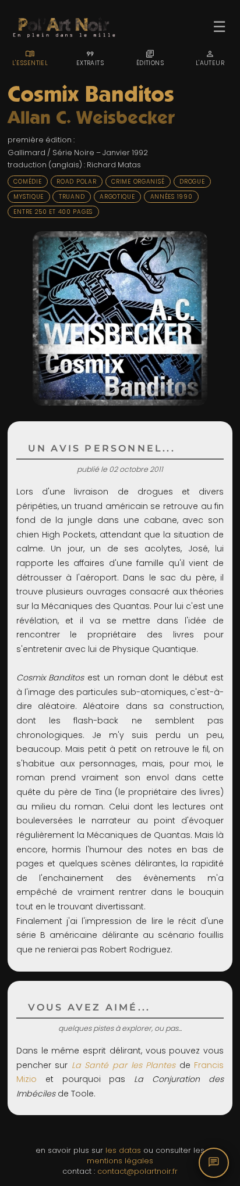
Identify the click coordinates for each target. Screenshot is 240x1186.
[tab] (30, 58)
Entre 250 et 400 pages (53, 211)
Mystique (28, 196)
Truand (71, 196)
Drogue (191, 181)
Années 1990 (171, 196)
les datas (123, 1150)
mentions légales (120, 1161)
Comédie (27, 181)
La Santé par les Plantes (123, 1065)
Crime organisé (137, 181)
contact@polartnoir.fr (137, 1171)
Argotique (117, 196)
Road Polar (76, 181)
